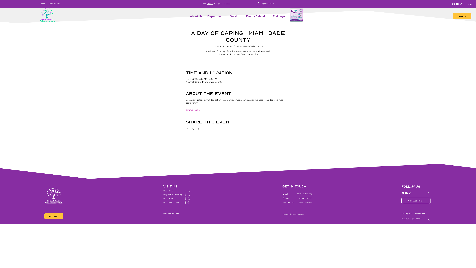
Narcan (210, 4)
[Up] (428, 220)
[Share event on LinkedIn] (199, 129)
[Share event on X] (193, 129)
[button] (54, 3)
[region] (189, 16)
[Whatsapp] (428, 193)
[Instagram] (460, 4)
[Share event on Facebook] (187, 129)
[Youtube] (457, 4)
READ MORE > (193, 110)
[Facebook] (453, 4)
